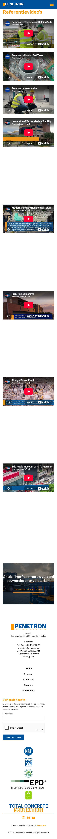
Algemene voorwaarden (28, 653)
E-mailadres (8, 713)
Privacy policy (28, 656)
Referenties (28, 690)
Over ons (28, 685)
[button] (51, 4)
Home (28, 668)
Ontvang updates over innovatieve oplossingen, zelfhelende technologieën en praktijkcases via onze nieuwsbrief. (24, 707)
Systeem (28, 674)
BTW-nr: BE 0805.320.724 (28, 651)
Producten (28, 679)
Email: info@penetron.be (28, 648)
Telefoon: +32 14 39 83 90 (28, 645)
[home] (13, 4)
